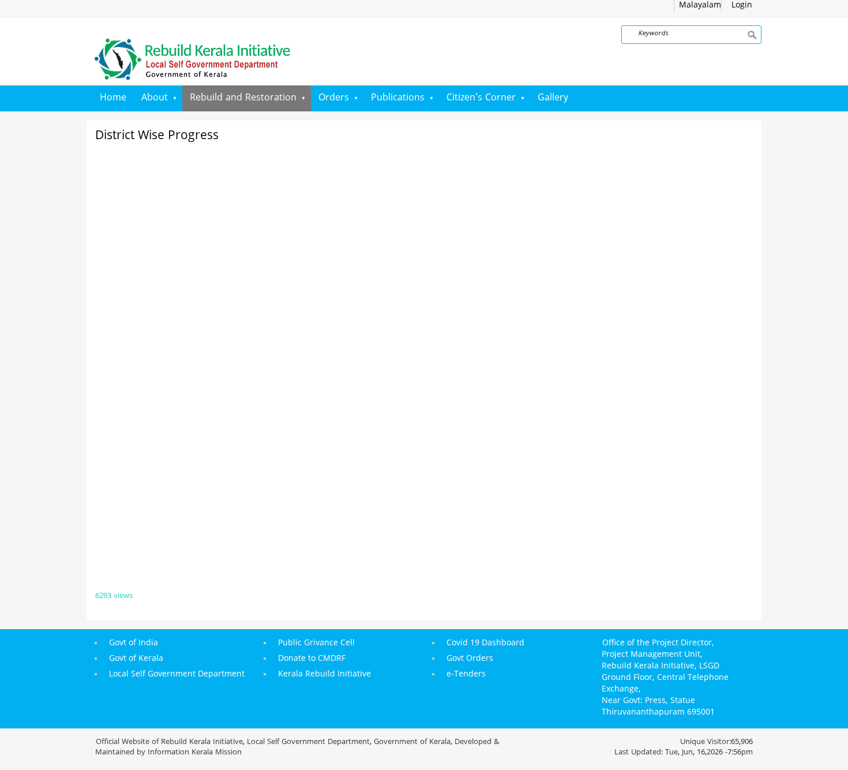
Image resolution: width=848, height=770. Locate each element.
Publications (398, 98)
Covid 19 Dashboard (485, 643)
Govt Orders (469, 659)
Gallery (553, 98)
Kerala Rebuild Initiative (324, 674)
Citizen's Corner (481, 98)
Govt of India (133, 643)
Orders (333, 98)
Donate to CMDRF (312, 659)
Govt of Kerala (136, 659)
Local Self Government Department (177, 674)
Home (113, 98)
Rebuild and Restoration (243, 98)
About (154, 98)
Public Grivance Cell (316, 643)
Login (741, 5)
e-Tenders (466, 674)
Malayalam (700, 5)
